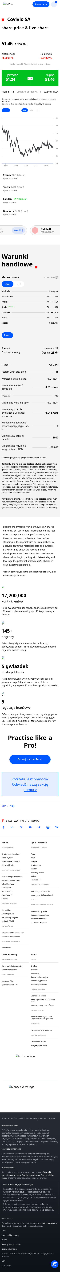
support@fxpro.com (10, 1235)
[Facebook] (3, 827)
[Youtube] (30, 827)
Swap (48, 64)
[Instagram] (47, 827)
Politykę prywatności (31, 1175)
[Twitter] (21, 827)
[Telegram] (38, 827)
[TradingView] (56, 827)
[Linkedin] (12, 827)
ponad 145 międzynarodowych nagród (35, 646)
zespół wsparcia (47, 1223)
